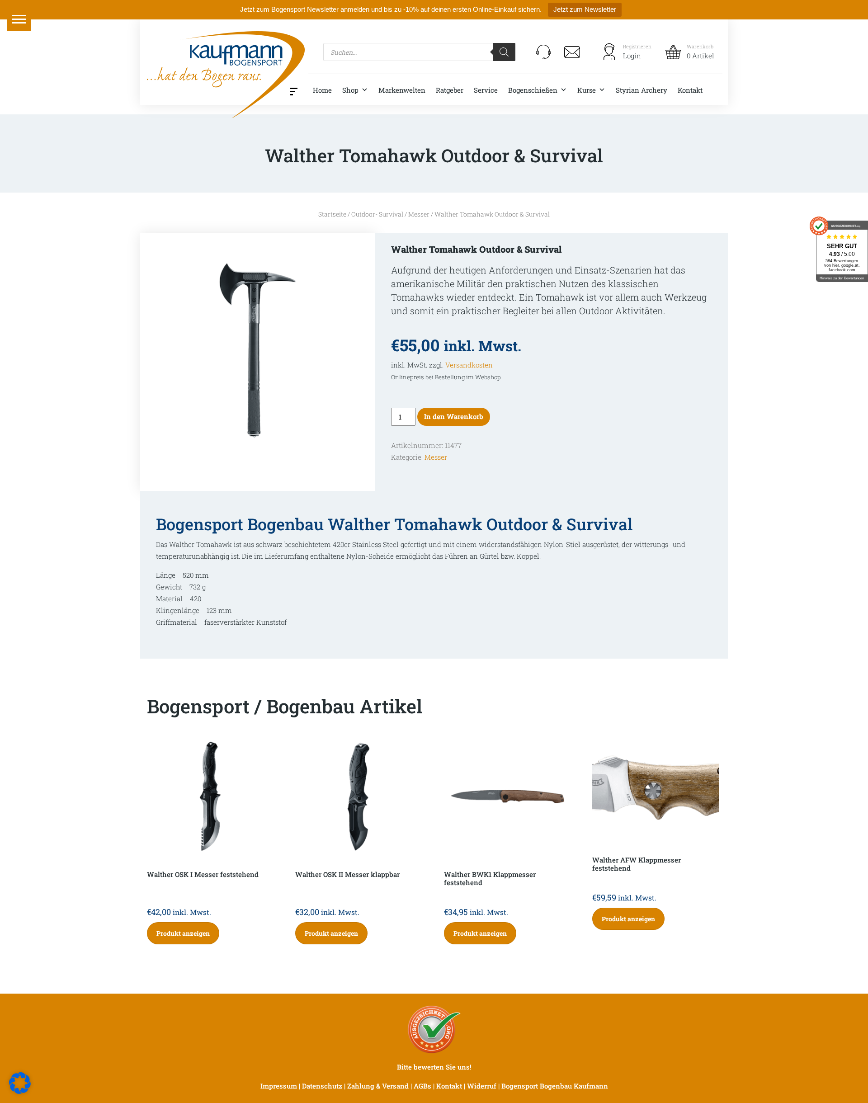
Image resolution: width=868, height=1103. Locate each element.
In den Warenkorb (453, 416)
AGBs (422, 1085)
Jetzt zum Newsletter (584, 9)
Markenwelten (401, 89)
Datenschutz (322, 1085)
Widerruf (481, 1085)
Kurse (586, 89)
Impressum (278, 1085)
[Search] (504, 52)
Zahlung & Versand (378, 1085)
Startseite (332, 214)
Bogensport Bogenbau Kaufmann (554, 1085)
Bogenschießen (532, 89)
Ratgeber (449, 89)
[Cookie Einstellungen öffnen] (20, 1082)
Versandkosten (469, 364)
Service (486, 89)
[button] (19, 19)
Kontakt (690, 89)
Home (322, 89)
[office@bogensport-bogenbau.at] (572, 52)
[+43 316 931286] (543, 52)
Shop (350, 89)
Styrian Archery (641, 89)
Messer (418, 214)
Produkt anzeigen (183, 933)
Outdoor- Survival (377, 214)
